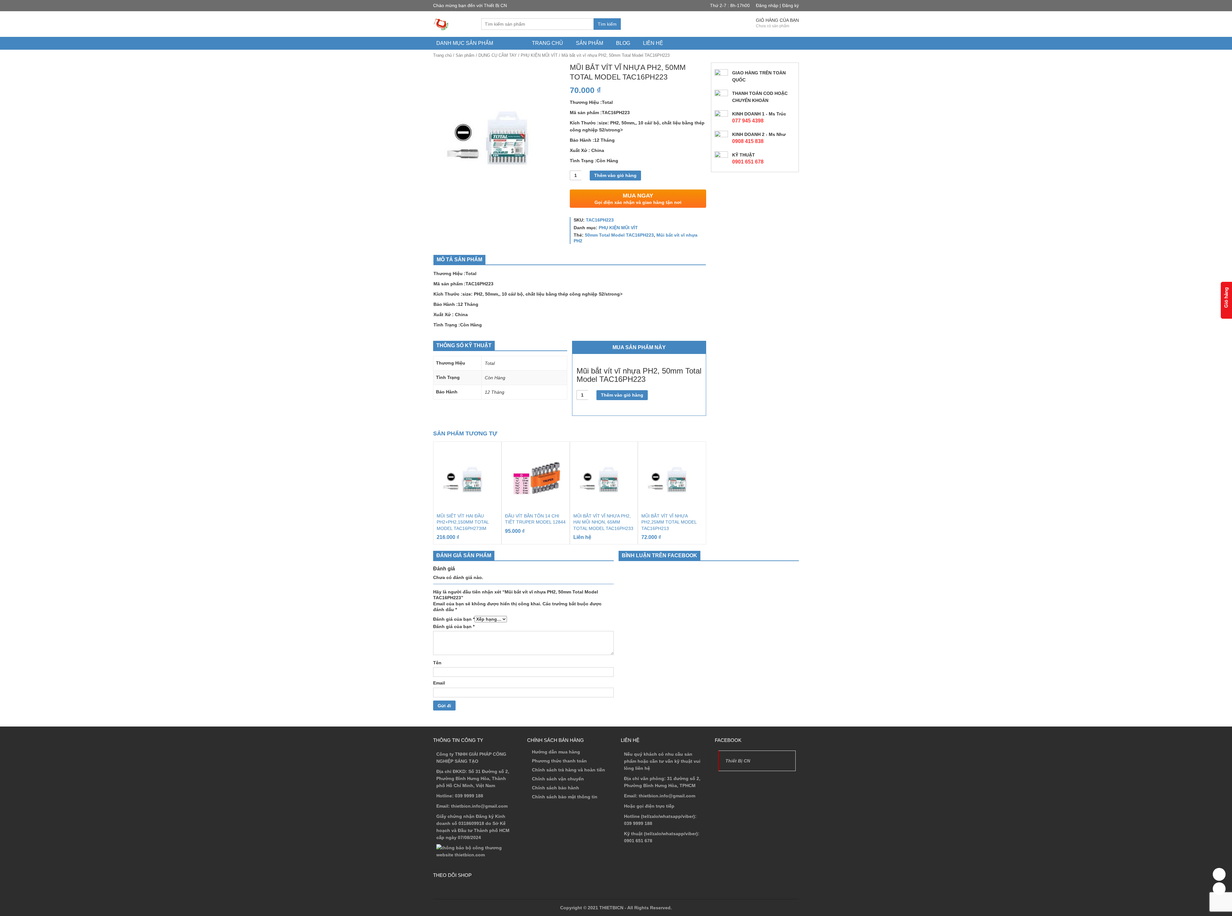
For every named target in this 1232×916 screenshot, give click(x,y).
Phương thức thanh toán (559, 760)
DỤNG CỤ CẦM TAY (497, 55)
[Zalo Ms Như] (1219, 888)
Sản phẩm (589, 43)
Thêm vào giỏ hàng (615, 175)
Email (439, 682)
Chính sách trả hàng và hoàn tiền (568, 769)
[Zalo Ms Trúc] (1219, 874)
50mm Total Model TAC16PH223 (619, 235)
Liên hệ (653, 43)
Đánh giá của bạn (454, 619)
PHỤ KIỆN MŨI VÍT (539, 55)
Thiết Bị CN (737, 760)
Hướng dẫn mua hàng (556, 751)
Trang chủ (547, 43)
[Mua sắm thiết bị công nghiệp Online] (441, 23)
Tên (437, 662)
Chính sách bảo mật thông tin (564, 796)
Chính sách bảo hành (555, 787)
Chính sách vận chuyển (558, 778)
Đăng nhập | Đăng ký (777, 5)
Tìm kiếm (607, 24)
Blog (623, 43)
